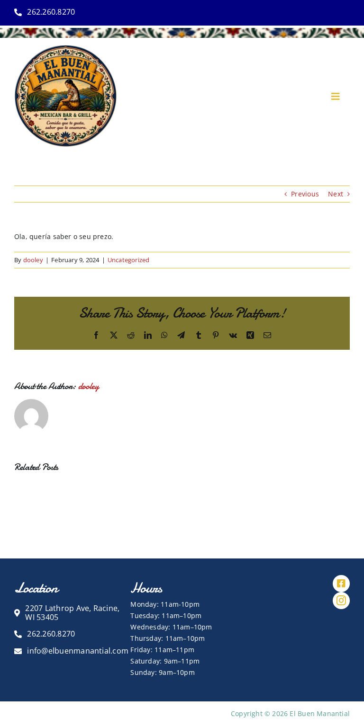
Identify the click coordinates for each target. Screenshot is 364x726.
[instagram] (341, 600)
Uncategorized (129, 260)
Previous (305, 193)
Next (335, 193)
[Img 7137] (65, 48)
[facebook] (341, 583)
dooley (33, 260)
